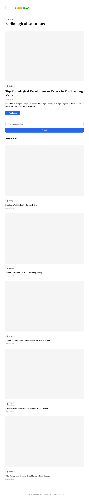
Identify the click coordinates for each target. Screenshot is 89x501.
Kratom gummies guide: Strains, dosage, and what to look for (27, 340)
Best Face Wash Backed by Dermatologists (21, 205)
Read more (13, 113)
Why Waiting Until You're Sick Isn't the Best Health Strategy (27, 476)
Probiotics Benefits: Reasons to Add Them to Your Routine (27, 408)
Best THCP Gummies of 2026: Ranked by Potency (23, 273)
